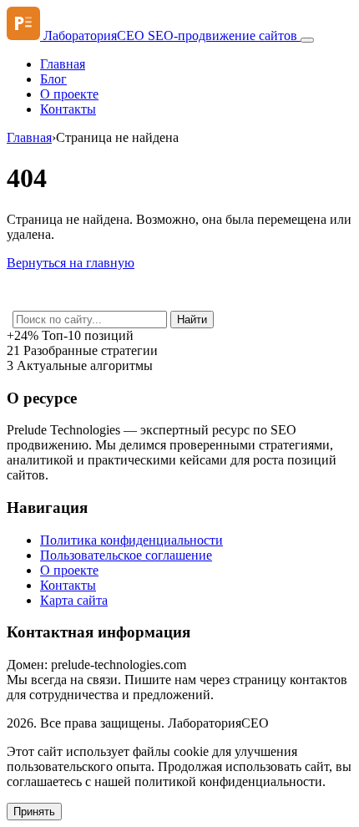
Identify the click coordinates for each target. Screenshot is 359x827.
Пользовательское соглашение (126, 555)
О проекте (69, 94)
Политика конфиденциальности (131, 540)
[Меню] (307, 40)
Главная (62, 64)
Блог (53, 79)
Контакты (68, 109)
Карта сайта (74, 600)
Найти (192, 319)
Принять (34, 811)
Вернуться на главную (70, 263)
